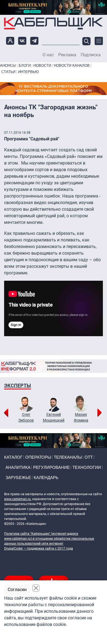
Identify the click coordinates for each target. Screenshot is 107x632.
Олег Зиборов (26, 417)
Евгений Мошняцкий (53, 417)
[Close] (36, 588)
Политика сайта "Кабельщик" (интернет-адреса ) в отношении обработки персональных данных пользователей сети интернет (49, 538)
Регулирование (51, 467)
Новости (42, 65)
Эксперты (17, 385)
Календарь (46, 477)
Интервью (28, 72)
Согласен (17, 589)
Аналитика (17, 467)
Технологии (86, 467)
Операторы (38, 457)
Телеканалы (68, 457)
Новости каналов (72, 65)
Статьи (8, 72)
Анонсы (8, 65)
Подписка (91, 54)
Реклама (67, 54)
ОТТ (89, 457)
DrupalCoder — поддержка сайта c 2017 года (38, 548)
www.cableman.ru (17, 499)
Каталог (13, 457)
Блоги (25, 65)
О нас (48, 54)
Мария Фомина (81, 417)
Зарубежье (18, 477)
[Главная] (53, 23)
